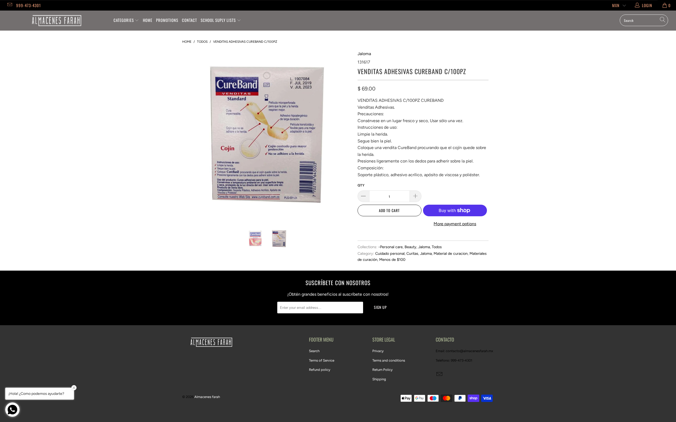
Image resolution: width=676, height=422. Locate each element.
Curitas (412, 253)
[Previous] (191, 135)
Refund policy (319, 370)
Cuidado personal (390, 253)
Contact (189, 20)
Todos (437, 246)
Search (314, 351)
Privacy (378, 351)
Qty (361, 185)
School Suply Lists (219, 20)
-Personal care (390, 246)
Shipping (379, 379)
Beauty (410, 246)
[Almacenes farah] (56, 20)
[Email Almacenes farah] (9, 5)
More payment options (455, 223)
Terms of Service (321, 360)
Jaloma (364, 53)
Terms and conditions (388, 360)
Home (147, 20)
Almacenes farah (207, 397)
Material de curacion (451, 253)
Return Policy (382, 370)
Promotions (167, 20)
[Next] (343, 135)
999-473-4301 (28, 5)
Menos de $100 (392, 259)
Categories (124, 20)
